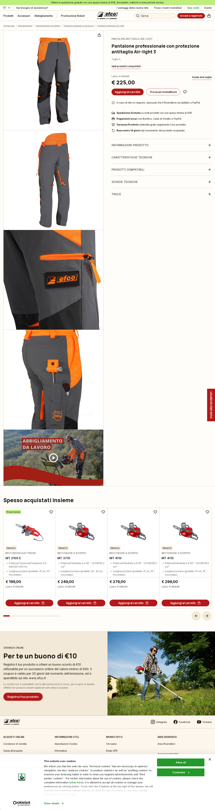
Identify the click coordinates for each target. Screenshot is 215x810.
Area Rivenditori (166, 743)
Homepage (9, 25)
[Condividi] (99, 34)
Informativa (61, 750)
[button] (196, 616)
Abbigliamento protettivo (48, 25)
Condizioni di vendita (15, 743)
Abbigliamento (25, 25)
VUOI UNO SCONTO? (211, 405)
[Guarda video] (53, 458)
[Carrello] (209, 15)
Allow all (181, 762)
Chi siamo (111, 743)
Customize (179, 772)
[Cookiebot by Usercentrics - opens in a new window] (21, 803)
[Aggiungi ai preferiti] (185, 92)
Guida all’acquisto (13, 750)
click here (76, 782)
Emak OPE (111, 750)
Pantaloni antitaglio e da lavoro (79, 25)
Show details (51, 803)
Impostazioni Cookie (66, 743)
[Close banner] (210, 759)
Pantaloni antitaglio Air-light (110, 25)
